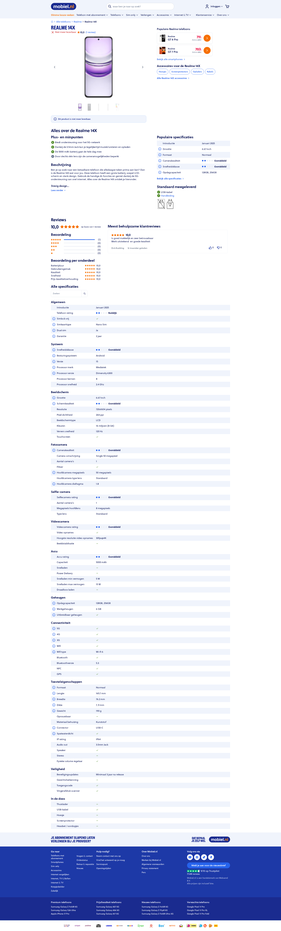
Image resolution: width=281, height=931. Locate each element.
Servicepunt (102, 864)
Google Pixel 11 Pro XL (197, 910)
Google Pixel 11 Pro (196, 906)
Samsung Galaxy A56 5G (107, 910)
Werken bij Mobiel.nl (151, 860)
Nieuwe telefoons (151, 902)
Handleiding (167, 195)
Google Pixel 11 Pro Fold (198, 913)
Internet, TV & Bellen (60, 878)
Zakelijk (54, 890)
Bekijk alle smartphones (170, 59)
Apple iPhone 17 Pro (60, 913)
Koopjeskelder (57, 886)
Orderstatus (82, 860)
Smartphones (57, 862)
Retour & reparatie (85, 864)
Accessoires (56, 870)
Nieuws (80, 868)
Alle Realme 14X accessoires (172, 78)
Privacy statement (150, 868)
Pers (144, 872)
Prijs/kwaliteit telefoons (108, 902)
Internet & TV (57, 882)
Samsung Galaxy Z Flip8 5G (155, 910)
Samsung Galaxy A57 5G (107, 906)
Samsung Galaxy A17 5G (107, 913)
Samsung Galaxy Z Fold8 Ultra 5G (157, 913)
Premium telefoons (61, 902)
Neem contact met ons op (108, 856)
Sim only (55, 866)
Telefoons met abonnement (57, 857)
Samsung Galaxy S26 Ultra (63, 910)
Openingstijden (103, 868)
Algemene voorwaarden (153, 864)
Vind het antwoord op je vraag (110, 860)
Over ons (146, 856)
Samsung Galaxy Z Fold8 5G (64, 906)
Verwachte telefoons (198, 902)
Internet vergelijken (60, 874)
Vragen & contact (85, 856)
